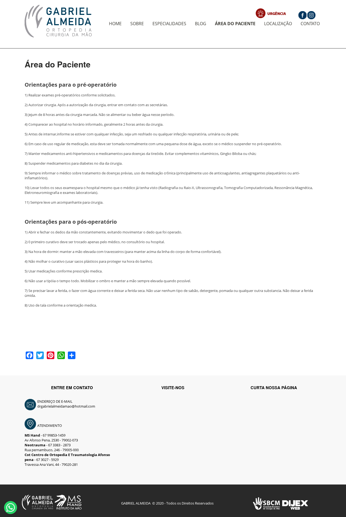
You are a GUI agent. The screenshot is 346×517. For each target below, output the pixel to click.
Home (115, 24)
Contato (310, 24)
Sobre (137, 24)
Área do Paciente (235, 24)
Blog (200, 24)
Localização (278, 24)
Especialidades (169, 24)
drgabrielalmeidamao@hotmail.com (66, 406)
